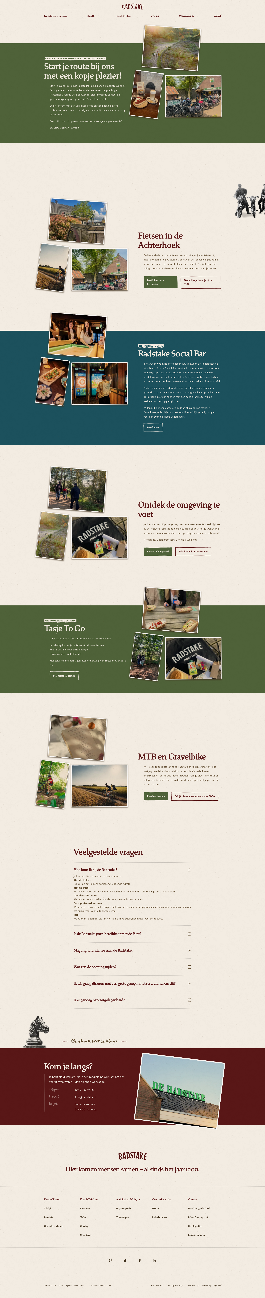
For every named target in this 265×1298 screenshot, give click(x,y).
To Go (83, 1217)
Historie (155, 1208)
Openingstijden (195, 1226)
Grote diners (85, 1235)
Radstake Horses (159, 1217)
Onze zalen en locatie (53, 1226)
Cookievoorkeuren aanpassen (99, 1285)
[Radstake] (132, 6)
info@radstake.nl (85, 1097)
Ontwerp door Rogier (175, 1285)
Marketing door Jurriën (211, 1285)
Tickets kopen (122, 1217)
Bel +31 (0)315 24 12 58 (198, 1217)
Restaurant (85, 1208)
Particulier (49, 1217)
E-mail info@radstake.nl (199, 1208)
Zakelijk (47, 1208)
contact (154, 918)
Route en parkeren (196, 1235)
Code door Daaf (193, 1285)
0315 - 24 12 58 (84, 1090)
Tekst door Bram (157, 1285)
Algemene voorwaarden (75, 1285)
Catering (84, 1226)
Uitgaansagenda (123, 1208)
